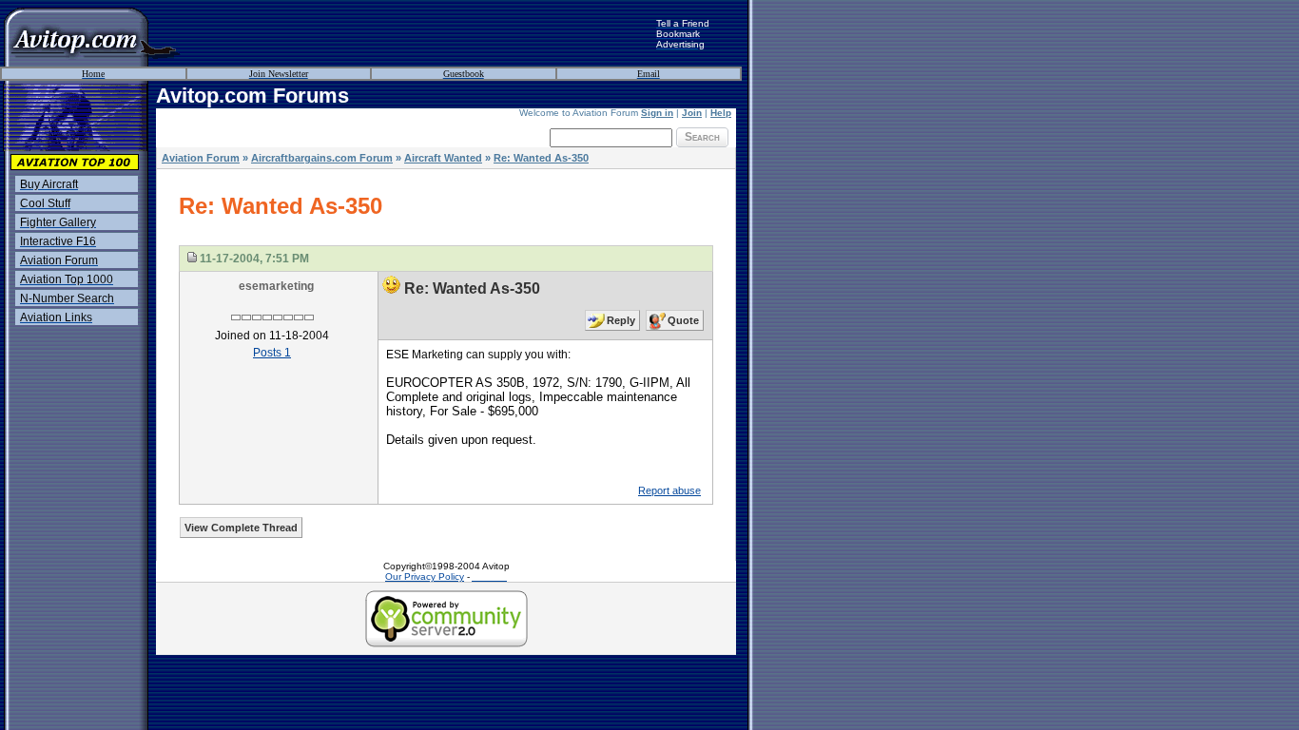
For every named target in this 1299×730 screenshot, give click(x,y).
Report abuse (669, 490)
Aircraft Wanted (443, 157)
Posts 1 (272, 352)
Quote (683, 320)
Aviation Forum (201, 157)
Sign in (657, 112)
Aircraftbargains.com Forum (322, 157)
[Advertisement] (418, 33)
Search (702, 137)
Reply (621, 320)
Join (692, 112)
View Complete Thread (241, 527)
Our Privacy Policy (424, 576)
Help (720, 112)
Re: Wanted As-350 (541, 157)
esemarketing (276, 286)
